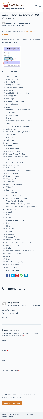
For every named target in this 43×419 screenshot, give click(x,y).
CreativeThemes (8, 416)
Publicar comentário (12, 403)
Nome (5, 341)
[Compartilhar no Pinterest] (17, 275)
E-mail (5, 351)
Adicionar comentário (10, 371)
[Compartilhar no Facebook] (8, 275)
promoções (6, 25)
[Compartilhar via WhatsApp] (21, 275)
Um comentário (18, 25)
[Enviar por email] (26, 275)
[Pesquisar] (36, 6)
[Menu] (40, 6)
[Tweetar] (13, 275)
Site (3, 361)
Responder (36, 305)
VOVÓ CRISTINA (14, 303)
